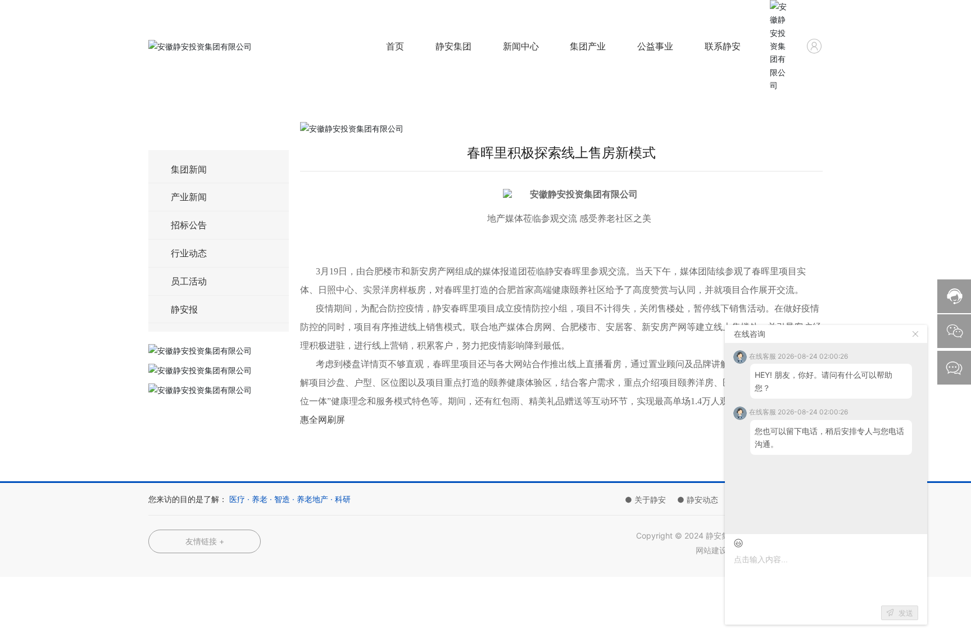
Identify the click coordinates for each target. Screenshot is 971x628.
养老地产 (312, 499)
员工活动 (189, 281)
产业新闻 (189, 196)
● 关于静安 (645, 499)
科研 (343, 499)
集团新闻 (189, 169)
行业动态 (189, 253)
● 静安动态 (697, 499)
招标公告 (189, 225)
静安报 (184, 309)
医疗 (237, 499)
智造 (282, 499)
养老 (259, 499)
